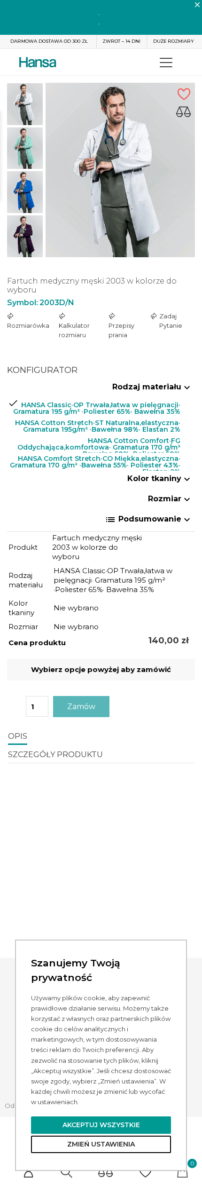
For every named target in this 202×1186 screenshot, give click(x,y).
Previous (25, 75)
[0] (105, 1172)
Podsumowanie (149, 519)
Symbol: (22, 302)
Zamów (81, 706)
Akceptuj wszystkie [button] (101, 1125)
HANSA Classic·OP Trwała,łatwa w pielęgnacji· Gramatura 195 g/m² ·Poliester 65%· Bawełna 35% (96, 407)
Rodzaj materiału (152, 387)
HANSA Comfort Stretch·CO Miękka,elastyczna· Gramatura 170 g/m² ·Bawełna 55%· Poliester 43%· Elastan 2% (95, 460)
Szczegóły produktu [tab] (55, 754)
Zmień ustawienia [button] (101, 1144)
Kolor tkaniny (160, 479)
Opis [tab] (17, 736)
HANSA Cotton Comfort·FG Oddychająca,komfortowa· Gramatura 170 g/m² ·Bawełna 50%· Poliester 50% (98, 442)
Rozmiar (170, 499)
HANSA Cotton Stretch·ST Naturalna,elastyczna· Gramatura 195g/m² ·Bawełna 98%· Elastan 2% (97, 425)
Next (25, 259)
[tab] (101, 390)
